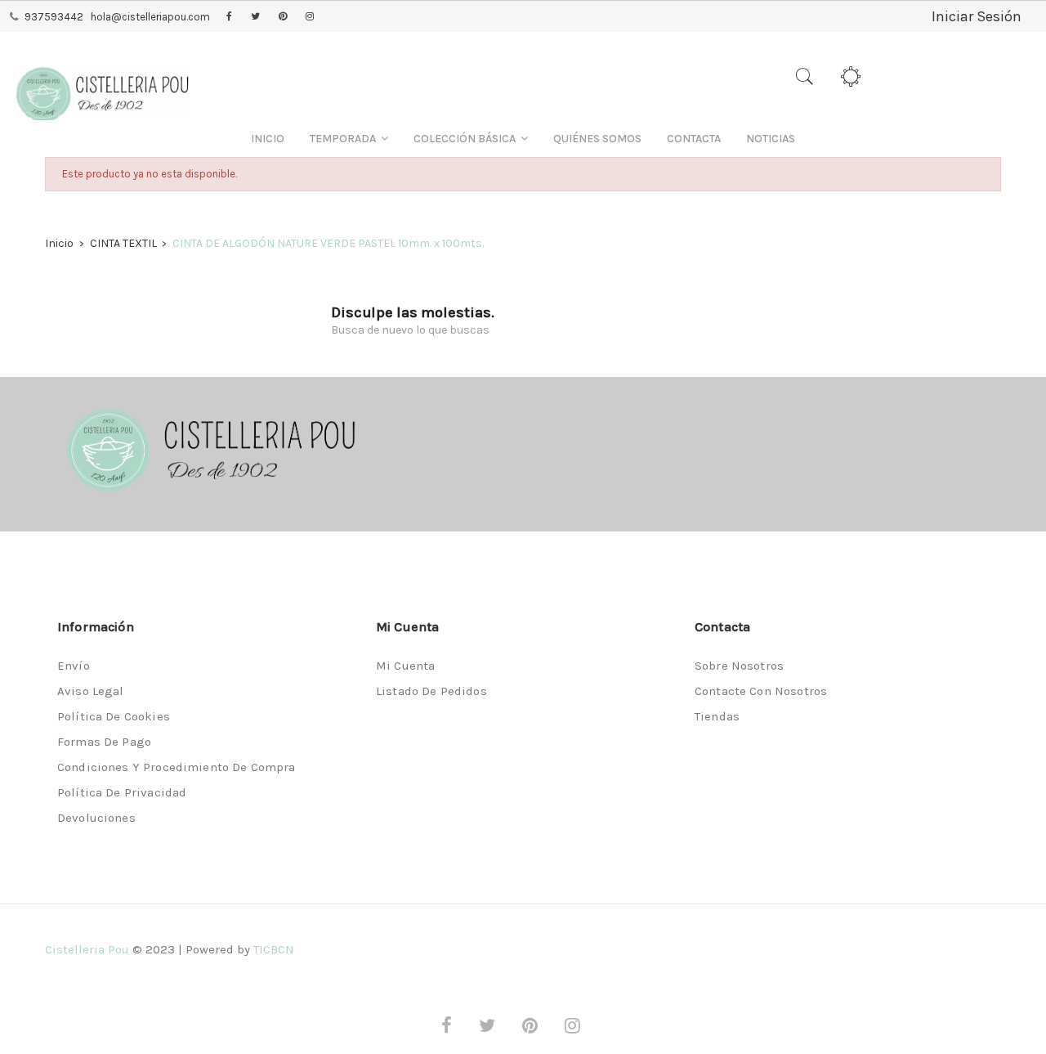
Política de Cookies (113, 716)
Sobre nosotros (739, 665)
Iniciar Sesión (976, 16)
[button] (349, 138)
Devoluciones (96, 817)
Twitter (255, 17)
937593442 (54, 17)
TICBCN (273, 949)
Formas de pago (104, 741)
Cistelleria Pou (87, 949)
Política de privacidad (121, 792)
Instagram (310, 17)
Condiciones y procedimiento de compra (176, 767)
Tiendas (717, 716)
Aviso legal (90, 691)
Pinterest (283, 17)
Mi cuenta (405, 665)
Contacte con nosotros (761, 691)
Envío (73, 665)
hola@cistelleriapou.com (150, 17)
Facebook (229, 17)
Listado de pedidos (431, 691)
